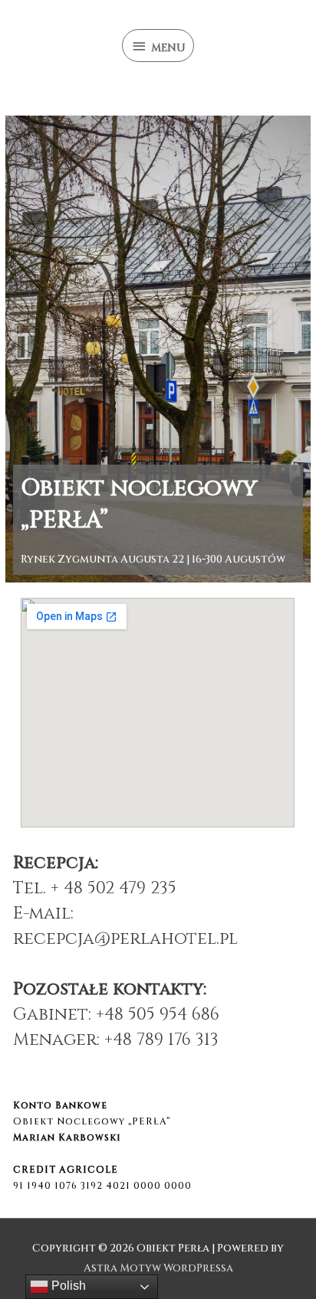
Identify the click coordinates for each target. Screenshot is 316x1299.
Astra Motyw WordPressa (158, 1268)
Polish (67, 1285)
